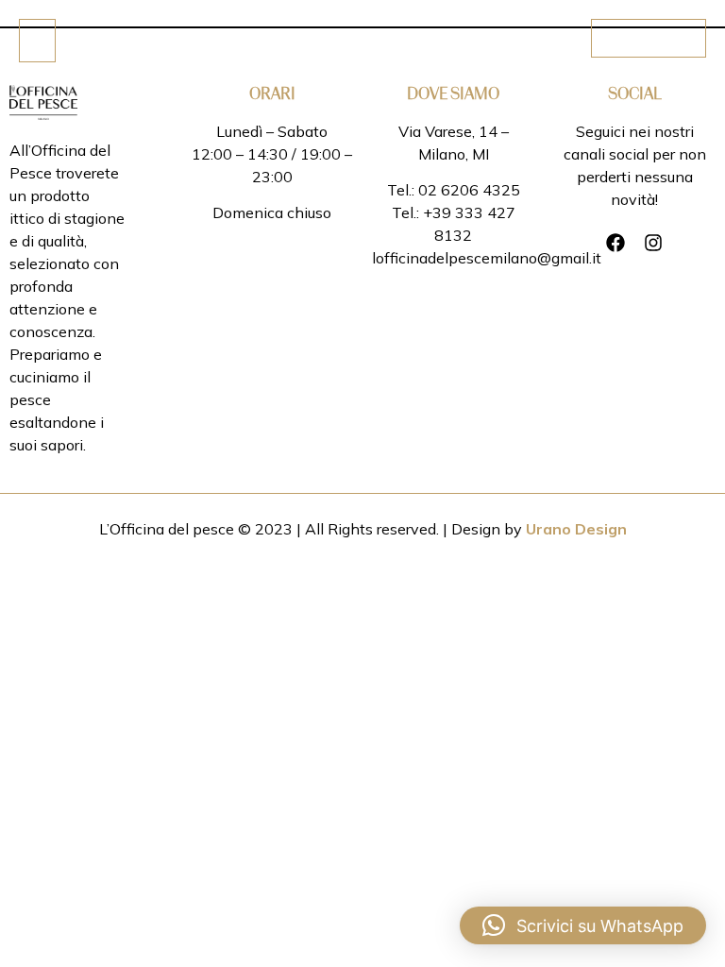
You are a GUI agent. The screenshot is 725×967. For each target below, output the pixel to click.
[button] (583, 925)
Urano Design (576, 528)
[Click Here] (37, 40)
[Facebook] (615, 243)
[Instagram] (653, 243)
